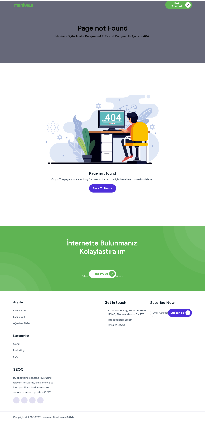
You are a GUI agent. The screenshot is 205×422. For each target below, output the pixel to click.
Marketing (19, 350)
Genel (16, 343)
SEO (15, 356)
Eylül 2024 (19, 316)
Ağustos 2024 (21, 323)
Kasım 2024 (20, 310)
